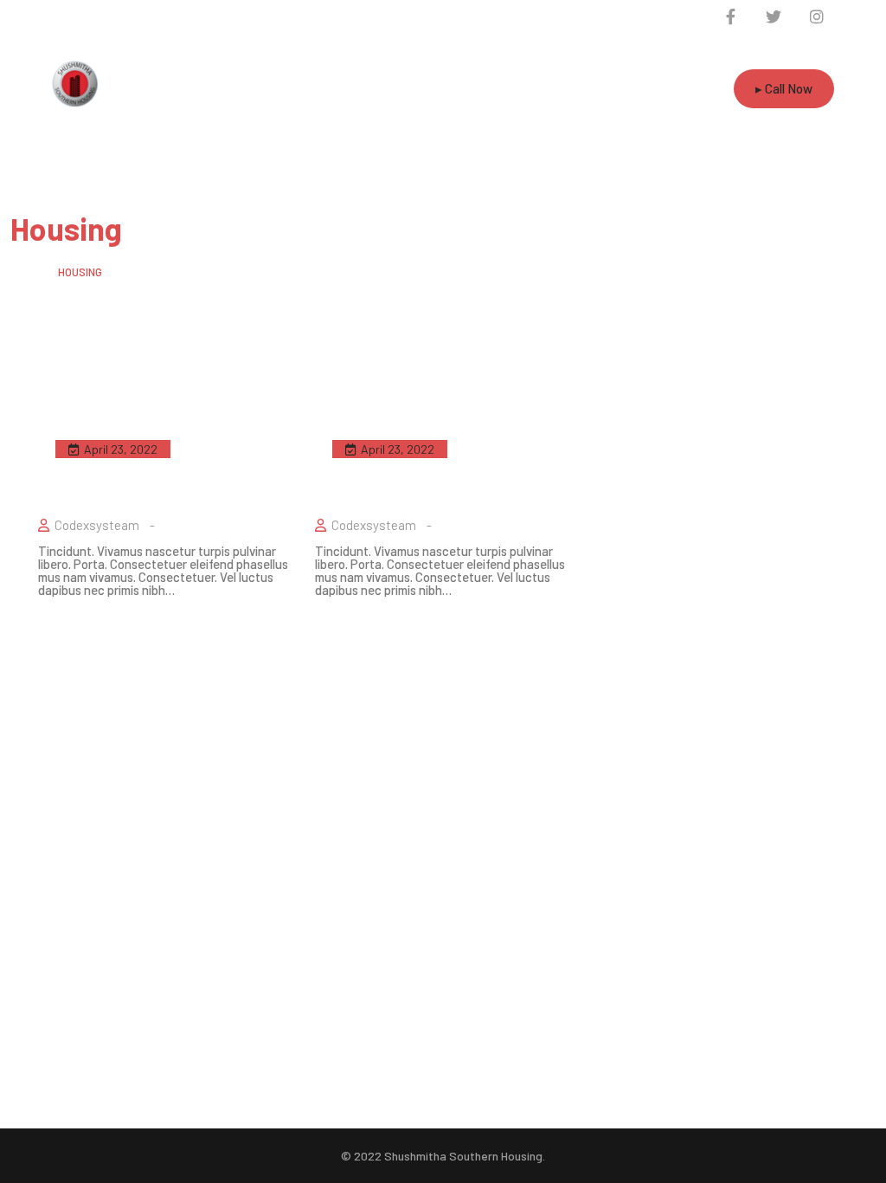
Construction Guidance (144, 466)
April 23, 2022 (120, 449)
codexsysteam (97, 525)
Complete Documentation (440, 466)
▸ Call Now (783, 88)
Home (24, 272)
